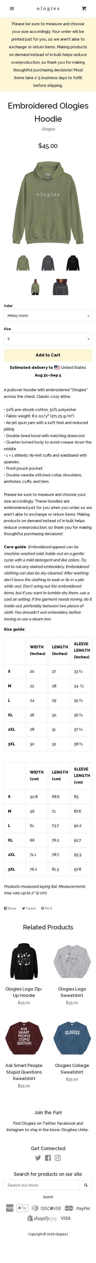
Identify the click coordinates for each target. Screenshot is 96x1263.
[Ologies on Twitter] (38, 1159)
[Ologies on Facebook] (48, 1159)
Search (48, 1197)
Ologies (48, 129)
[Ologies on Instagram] (58, 1159)
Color (8, 306)
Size (7, 329)
